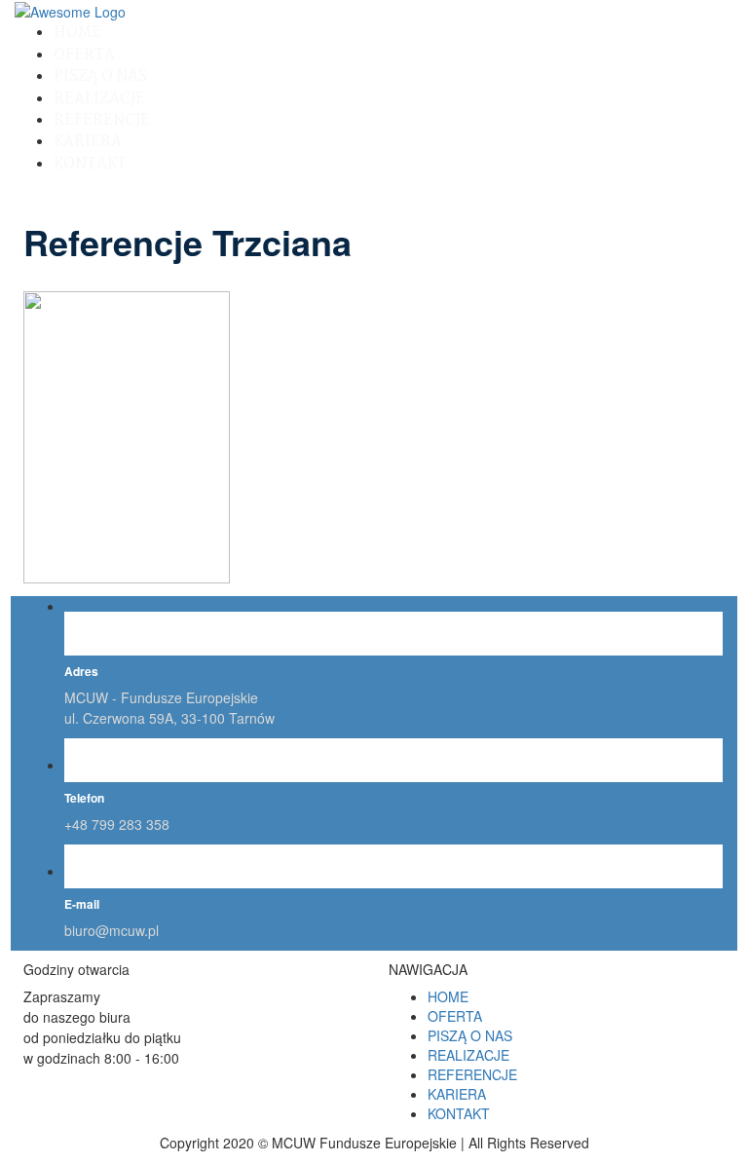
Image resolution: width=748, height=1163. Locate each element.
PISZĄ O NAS (100, 76)
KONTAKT (90, 164)
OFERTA (84, 55)
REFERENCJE (102, 120)
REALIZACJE (99, 99)
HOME (77, 32)
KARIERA (88, 142)
